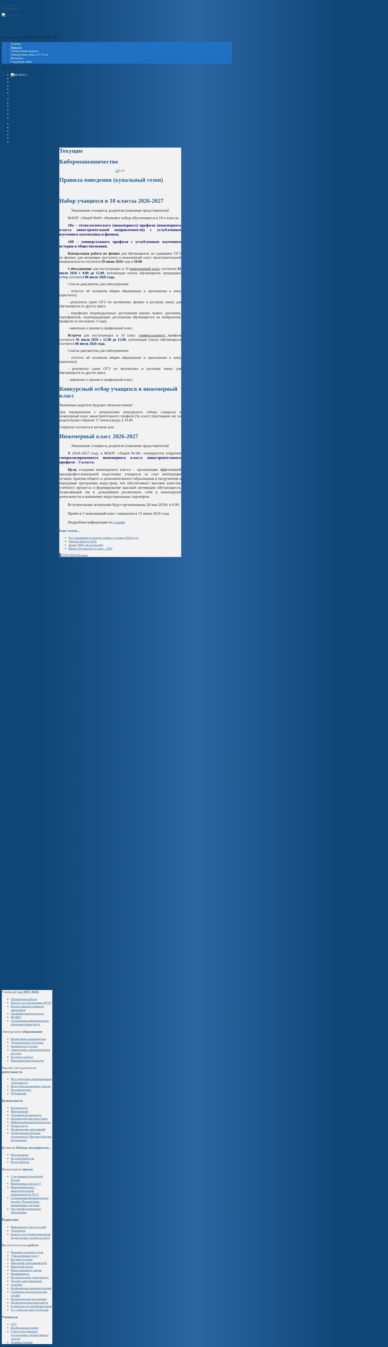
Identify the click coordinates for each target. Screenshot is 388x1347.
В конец (83, 555)
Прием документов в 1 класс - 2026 (90, 548)
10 (75, 555)
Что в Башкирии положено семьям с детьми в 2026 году (103, 537)
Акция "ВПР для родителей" (86, 545)
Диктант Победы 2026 (82, 541)
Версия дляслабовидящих (11, 6)
